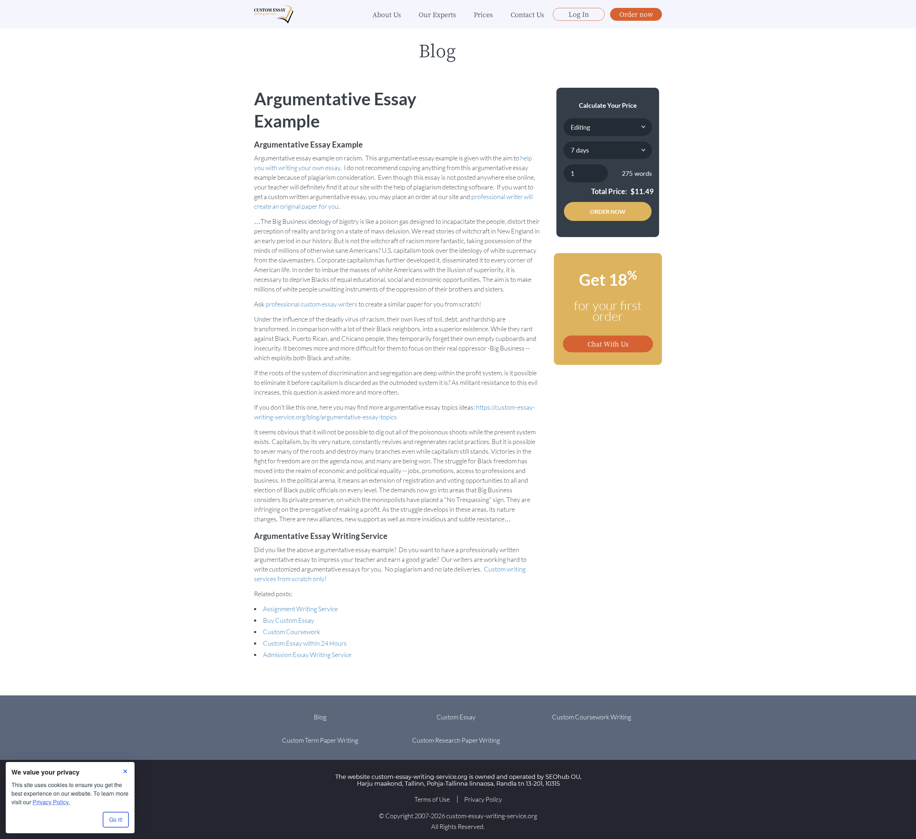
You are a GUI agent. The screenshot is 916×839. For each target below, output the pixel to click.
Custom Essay (456, 717)
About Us (386, 14)
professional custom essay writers (311, 304)
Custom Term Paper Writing (320, 740)
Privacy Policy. (51, 802)
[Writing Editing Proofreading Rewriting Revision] (608, 127)
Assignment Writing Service (300, 609)
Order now (636, 14)
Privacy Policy (483, 799)
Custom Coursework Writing (591, 717)
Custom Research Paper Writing (456, 740)
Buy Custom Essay (288, 620)
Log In (579, 14)
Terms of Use (432, 799)
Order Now (607, 211)
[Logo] (273, 14)
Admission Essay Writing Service (307, 655)
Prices (483, 14)
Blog (320, 717)
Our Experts (437, 14)
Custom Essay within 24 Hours (305, 643)
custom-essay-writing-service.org (491, 816)
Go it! (115, 819)
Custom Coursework (291, 632)
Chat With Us (608, 343)
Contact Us (527, 14)
